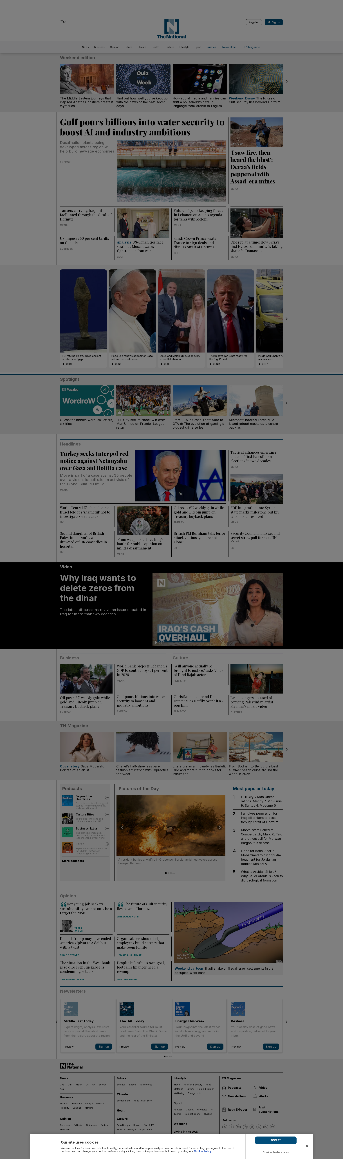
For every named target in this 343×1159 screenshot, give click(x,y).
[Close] (307, 1146)
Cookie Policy (202, 1151)
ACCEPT (276, 1140)
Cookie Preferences (276, 1152)
